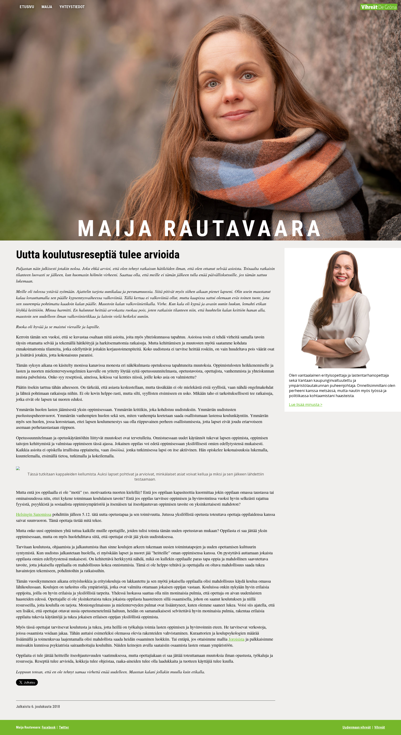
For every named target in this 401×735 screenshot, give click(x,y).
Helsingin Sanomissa (33, 514)
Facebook (48, 727)
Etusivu (27, 6)
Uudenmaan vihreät (357, 727)
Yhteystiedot (72, 6)
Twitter (64, 727)
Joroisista (236, 639)
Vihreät (379, 727)
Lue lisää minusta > (305, 404)
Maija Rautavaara (200, 228)
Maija (47, 6)
